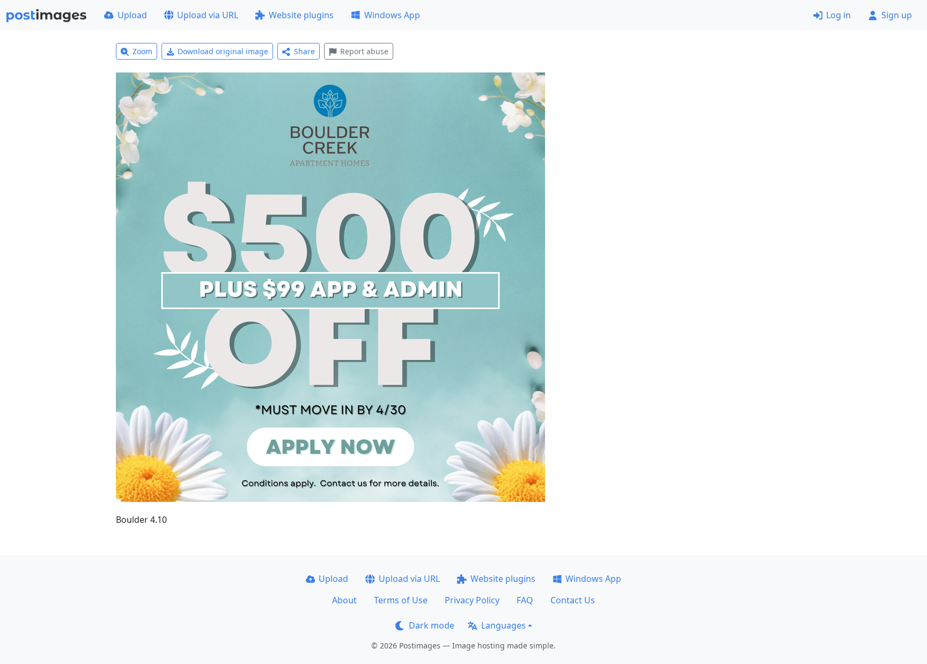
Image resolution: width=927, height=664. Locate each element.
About (344, 600)
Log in (838, 15)
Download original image (223, 51)
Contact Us (572, 600)
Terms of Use (401, 600)
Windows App (392, 15)
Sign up (896, 15)
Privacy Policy (472, 600)
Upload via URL (207, 15)
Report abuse (364, 51)
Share (304, 51)
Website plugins (301, 15)
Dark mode (431, 625)
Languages (503, 625)
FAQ (525, 600)
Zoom (142, 51)
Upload (132, 15)
